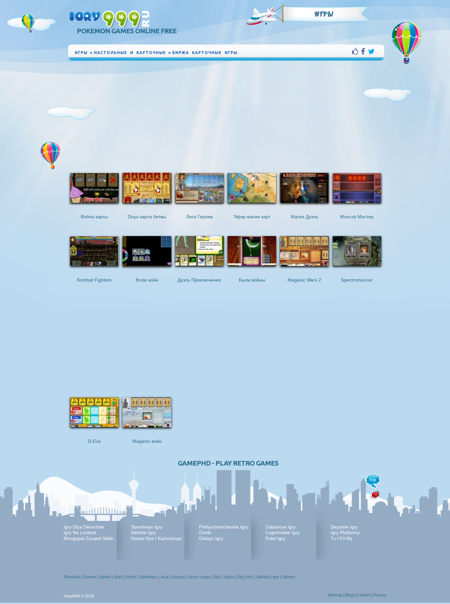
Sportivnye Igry (146, 526)
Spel (118, 577)
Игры (323, 14)
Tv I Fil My (341, 538)
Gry (240, 577)
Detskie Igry (143, 532)
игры (206, 577)
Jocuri (193, 577)
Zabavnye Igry (280, 526)
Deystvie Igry (344, 526)
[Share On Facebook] (364, 51)
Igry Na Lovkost (80, 532)
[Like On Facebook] (356, 51)
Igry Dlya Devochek (84, 526)
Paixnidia (72, 577)
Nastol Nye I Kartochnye (156, 538)
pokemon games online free (127, 31)
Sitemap (334, 595)
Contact (363, 595)
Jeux (164, 577)
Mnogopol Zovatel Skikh (89, 538)
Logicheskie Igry (282, 532)
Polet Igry (275, 538)
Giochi (130, 577)
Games (89, 577)
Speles (288, 577)
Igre (275, 577)
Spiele (105, 577)
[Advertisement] (226, 111)
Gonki (205, 532)
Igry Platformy (345, 532)
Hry (249, 577)
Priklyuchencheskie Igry (223, 526)
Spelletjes (148, 577)
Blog (349, 595)
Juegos (178, 577)
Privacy (379, 595)
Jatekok (262, 577)
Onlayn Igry (211, 538)
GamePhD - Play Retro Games (228, 463)
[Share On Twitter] (371, 51)
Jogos (228, 577)
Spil (216, 577)
